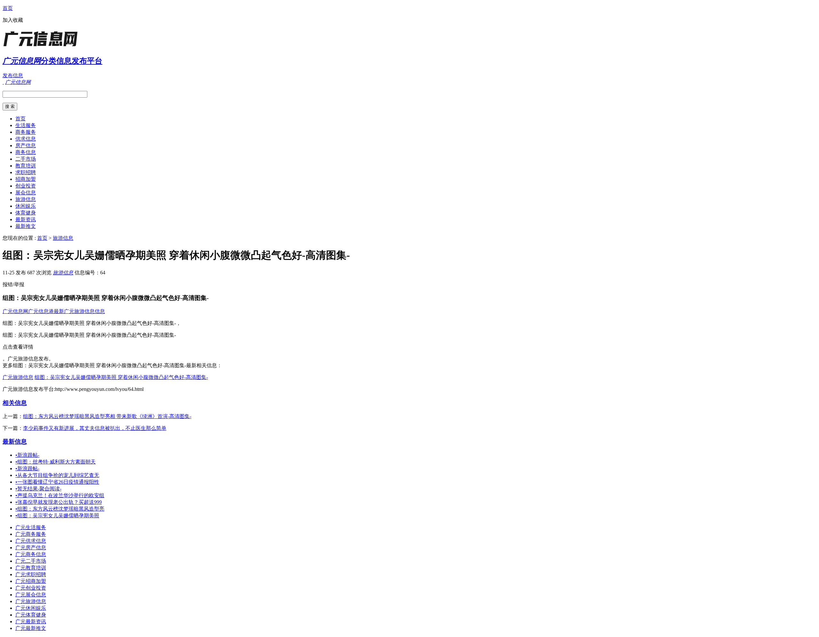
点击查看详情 (18, 347)
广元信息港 (41, 311)
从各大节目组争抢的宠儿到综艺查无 (57, 475)
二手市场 (25, 159)
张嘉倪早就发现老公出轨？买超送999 (58, 502)
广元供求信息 (30, 541)
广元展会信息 (30, 594)
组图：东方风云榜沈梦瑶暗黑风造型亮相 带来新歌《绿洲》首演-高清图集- (107, 416)
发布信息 (13, 75)
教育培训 (25, 165)
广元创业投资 (30, 588)
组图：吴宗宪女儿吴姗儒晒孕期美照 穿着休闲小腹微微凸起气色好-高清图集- (121, 377)
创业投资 (25, 186)
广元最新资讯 (30, 621)
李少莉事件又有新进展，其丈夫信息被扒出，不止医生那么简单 (94, 428)
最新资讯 (25, 219)
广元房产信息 (30, 547)
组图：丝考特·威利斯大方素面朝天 (55, 461)
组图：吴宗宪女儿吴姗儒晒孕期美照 (57, 515)
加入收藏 (13, 20)
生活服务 (25, 125)
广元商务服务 (30, 534)
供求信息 (25, 138)
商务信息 (25, 152)
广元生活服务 (30, 527)
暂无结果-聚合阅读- (38, 488)
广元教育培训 (30, 567)
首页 (8, 8)
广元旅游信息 (18, 377)
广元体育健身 (30, 614)
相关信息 (15, 402)
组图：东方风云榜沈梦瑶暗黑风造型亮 (59, 509)
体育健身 (25, 212)
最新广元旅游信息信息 (79, 311)
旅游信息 (25, 199)
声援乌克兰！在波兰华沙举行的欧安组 (59, 495)
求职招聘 (25, 172)
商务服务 (25, 132)
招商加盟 (25, 179)
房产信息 (25, 145)
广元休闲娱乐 (30, 608)
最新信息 (15, 441)
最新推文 (25, 226)
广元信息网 (15, 311)
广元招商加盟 (30, 581)
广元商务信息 (30, 554)
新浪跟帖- (27, 455)
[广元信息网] (43, 46)
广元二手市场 (30, 561)
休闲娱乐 (25, 206)
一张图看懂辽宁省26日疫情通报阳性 (57, 482)
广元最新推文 (30, 628)
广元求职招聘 (30, 574)
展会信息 (25, 192)
